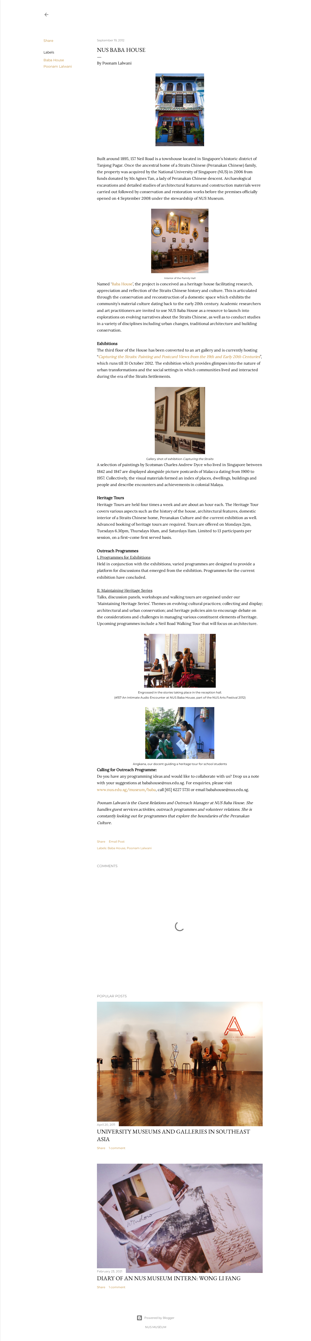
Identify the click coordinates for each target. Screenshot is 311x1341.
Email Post (117, 841)
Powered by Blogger (159, 1318)
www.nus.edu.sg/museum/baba (126, 789)
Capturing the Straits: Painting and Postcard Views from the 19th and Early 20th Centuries (179, 356)
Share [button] (48, 40)
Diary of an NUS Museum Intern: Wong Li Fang (169, 1278)
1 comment (117, 1148)
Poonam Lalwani (57, 66)
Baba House (53, 60)
